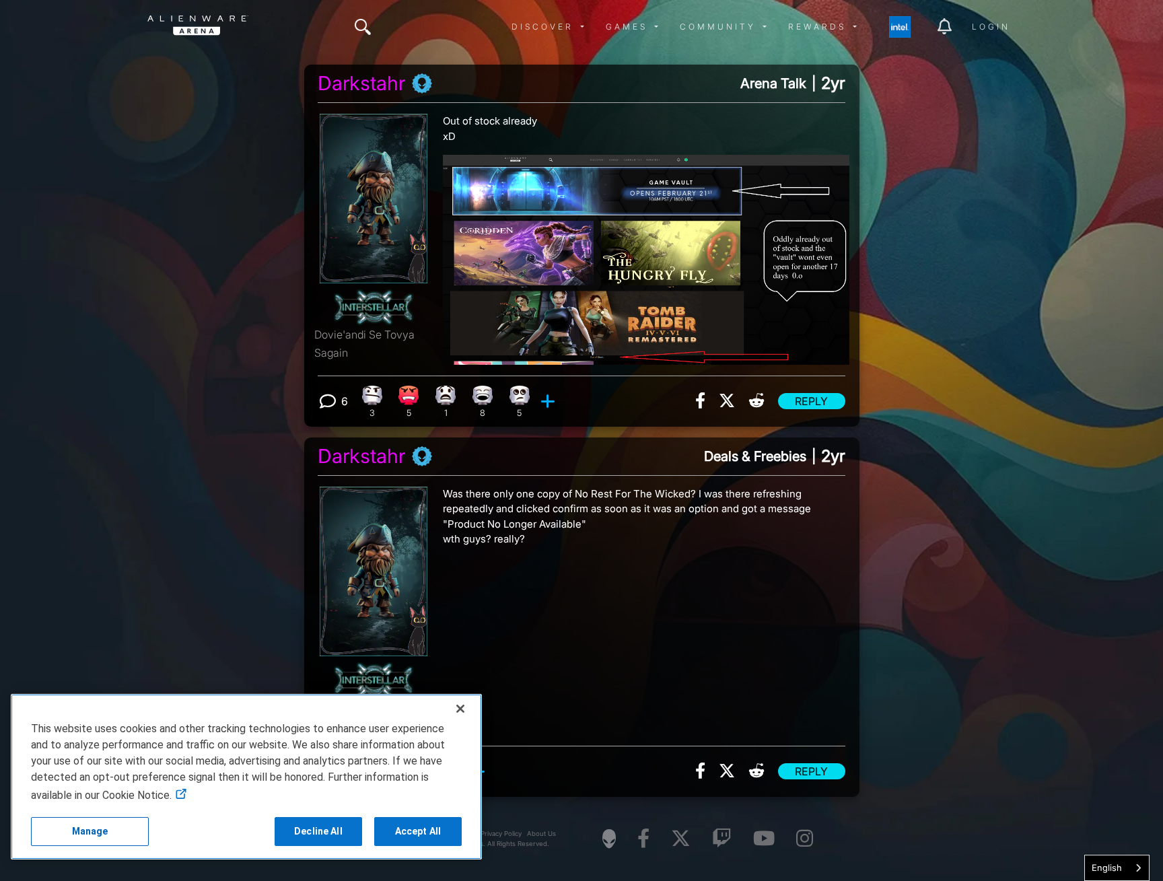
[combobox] (1117, 868)
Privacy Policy (501, 833)
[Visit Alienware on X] (680, 839)
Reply (811, 401)
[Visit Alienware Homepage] (609, 838)
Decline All (318, 831)
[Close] (460, 709)
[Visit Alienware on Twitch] (721, 839)
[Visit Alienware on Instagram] (804, 839)
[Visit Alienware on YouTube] (763, 839)
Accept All (418, 831)
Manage (90, 831)
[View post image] (646, 254)
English (1107, 867)
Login (991, 27)
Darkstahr (361, 83)
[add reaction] (549, 401)
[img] (362, 26)
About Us (541, 833)
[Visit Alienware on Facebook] (643, 839)
